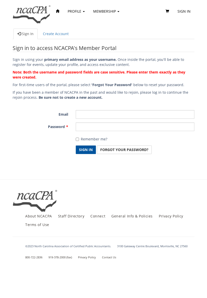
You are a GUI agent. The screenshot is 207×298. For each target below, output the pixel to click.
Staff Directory (71, 216)
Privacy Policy (171, 216)
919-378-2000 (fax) (60, 257)
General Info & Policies (132, 216)
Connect (97, 216)
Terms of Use (37, 224)
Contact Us (109, 257)
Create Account (56, 33)
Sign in (184, 11)
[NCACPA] (32, 11)
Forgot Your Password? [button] (124, 149)
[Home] (57, 11)
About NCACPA (38, 216)
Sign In (27, 33)
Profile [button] (75, 11)
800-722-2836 (33, 257)
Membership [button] (105, 11)
